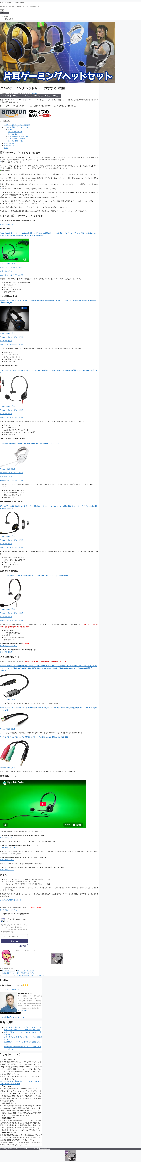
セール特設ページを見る (8, 646)
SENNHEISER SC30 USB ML (18, 139)
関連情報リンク (9, 145)
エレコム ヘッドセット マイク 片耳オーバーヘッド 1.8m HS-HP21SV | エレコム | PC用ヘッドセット (35, 576)
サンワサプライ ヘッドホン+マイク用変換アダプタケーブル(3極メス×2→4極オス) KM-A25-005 (34, 737)
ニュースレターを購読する (10, 989)
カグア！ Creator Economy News (12, 3)
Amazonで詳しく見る (7, 224)
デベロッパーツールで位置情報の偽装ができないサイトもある (23, 975)
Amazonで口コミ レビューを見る (11, 267)
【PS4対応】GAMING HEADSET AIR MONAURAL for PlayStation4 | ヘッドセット (29, 443)
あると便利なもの (10, 143)
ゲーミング (30, 971)
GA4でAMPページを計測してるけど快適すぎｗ (18, 973)
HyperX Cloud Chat (15, 132)
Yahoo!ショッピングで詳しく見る (11, 275)
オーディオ (21, 971)
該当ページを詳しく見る (8, 848)
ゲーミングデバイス (8, 971)
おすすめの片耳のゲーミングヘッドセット (18, 127)
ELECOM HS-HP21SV (15, 141)
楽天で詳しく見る (6, 271)
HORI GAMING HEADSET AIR (18, 136)
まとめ (6, 148)
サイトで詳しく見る (7, 838)
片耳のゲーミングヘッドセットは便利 (17, 125)
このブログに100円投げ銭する (10, 900)
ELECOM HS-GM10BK (15, 134)
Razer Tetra (12, 129)
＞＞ (23, 1010)
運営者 (6, 17)
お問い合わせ (8, 19)
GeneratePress (44, 1149)
